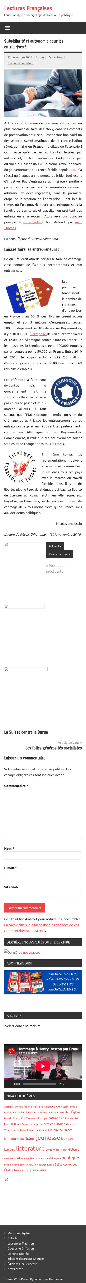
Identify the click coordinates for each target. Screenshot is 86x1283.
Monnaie (8, 1158)
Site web (11, 887)
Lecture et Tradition (21, 1243)
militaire (57, 1149)
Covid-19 (51, 1112)
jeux (64, 1138)
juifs (70, 1138)
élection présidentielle (33, 1170)
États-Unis (11, 1170)
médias (18, 1158)
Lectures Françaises (28, 8)
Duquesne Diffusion (21, 1248)
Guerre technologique (24, 1129)
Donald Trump (12, 1118)
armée (73, 1106)
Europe (43, 1118)
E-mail (10, 868)
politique (70, 1157)
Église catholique (66, 1164)
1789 (73, 169)
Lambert (9, 1149)
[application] (43, 1066)
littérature (30, 1148)
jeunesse (48, 1137)
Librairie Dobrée (18, 1253)
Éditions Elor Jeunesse (22, 1264)
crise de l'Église (68, 1112)
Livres (49, 1149)
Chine (28, 1112)
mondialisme (70, 1149)
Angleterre (62, 1106)
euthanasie (56, 1118)
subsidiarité (32, 222)
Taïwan (42, 1164)
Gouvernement (30, 1124)
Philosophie (55, 1158)
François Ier (71, 1118)
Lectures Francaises (49, 57)
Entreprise (38, 334)
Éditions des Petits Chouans (26, 1258)
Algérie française (33, 1106)
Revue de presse (59, 554)
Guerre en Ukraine (52, 1124)
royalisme (19, 1164)
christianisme (39, 1112)
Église (50, 1164)
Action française (13, 1106)
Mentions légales (19, 1233)
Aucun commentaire (21, 63)
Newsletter (15, 1269)
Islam (30, 1138)
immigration (14, 1138)
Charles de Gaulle (14, 1112)
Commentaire (16, 785)
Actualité (55, 546)
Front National (12, 1124)
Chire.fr (12, 1238)
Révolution (31, 1164)
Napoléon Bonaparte (36, 1158)
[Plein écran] (76, 1084)
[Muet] (70, 1084)
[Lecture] (10, 1084)
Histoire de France (60, 1129)
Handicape (41, 1129)
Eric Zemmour (29, 1118)
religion (8, 1164)
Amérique (49, 1106)
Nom (9, 848)
